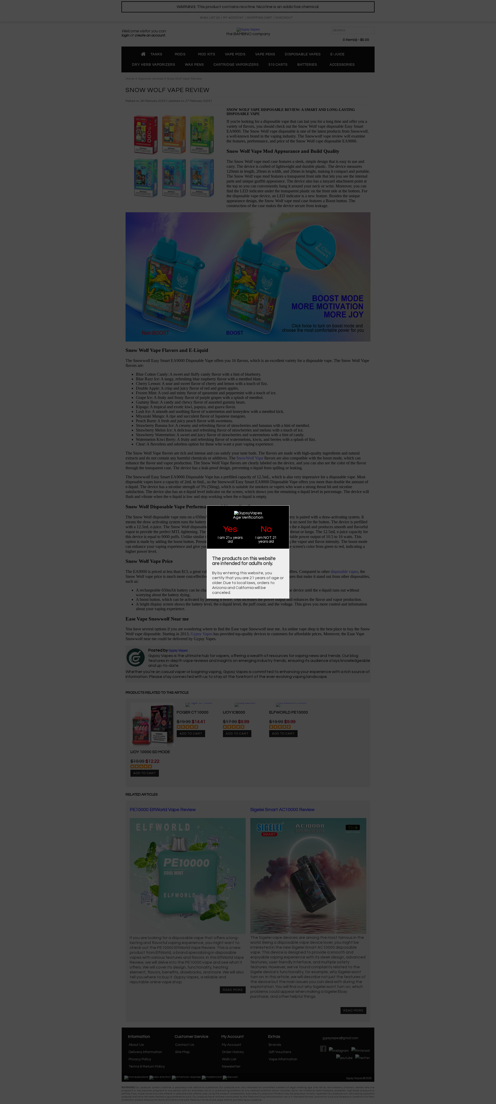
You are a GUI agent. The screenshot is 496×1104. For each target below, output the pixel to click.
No (266, 529)
